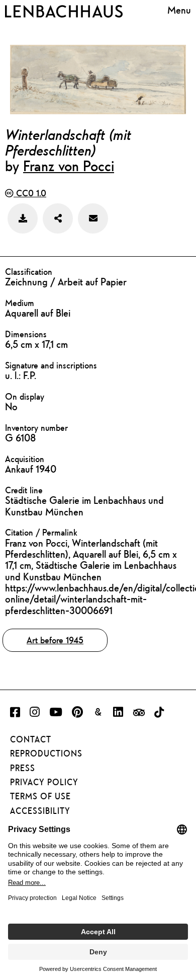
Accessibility (40, 810)
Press (22, 768)
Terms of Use (40, 796)
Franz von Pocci (68, 165)
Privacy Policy (44, 782)
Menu (179, 10)
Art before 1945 (55, 640)
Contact (30, 739)
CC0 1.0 (30, 193)
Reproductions (46, 753)
